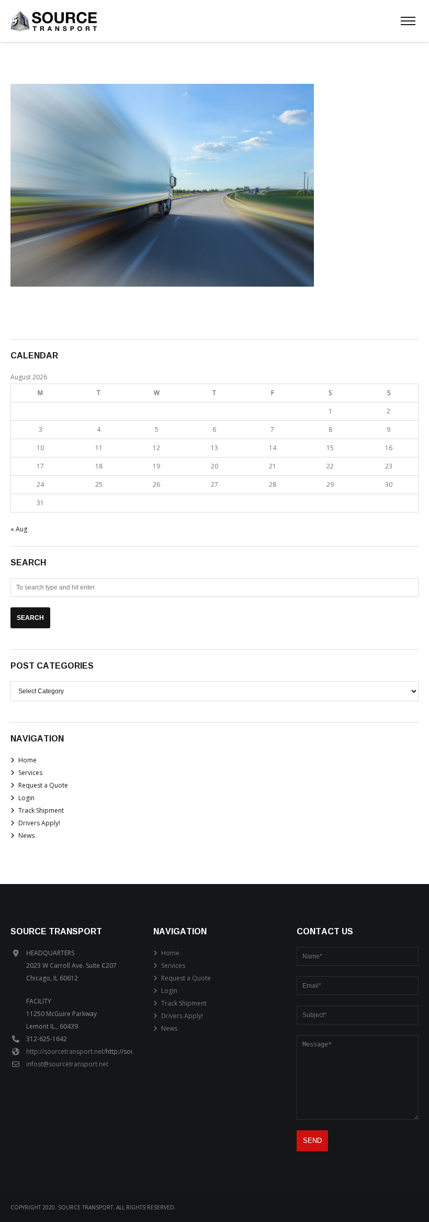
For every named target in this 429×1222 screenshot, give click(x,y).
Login (26, 797)
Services (30, 772)
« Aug (18, 529)
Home (27, 760)
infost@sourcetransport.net (67, 1064)
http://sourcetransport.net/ (66, 1051)
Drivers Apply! (39, 823)
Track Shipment (41, 810)
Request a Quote (43, 785)
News (26, 835)
